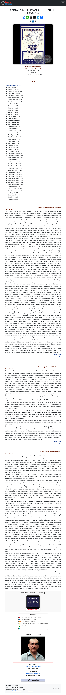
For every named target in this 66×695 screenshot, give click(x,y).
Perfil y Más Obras (33, 680)
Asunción (27, 666)
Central (32, 666)
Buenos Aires (29, 673)
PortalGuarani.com (16, 691)
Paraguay (37, 666)
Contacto (30, 691)
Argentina (35, 673)
